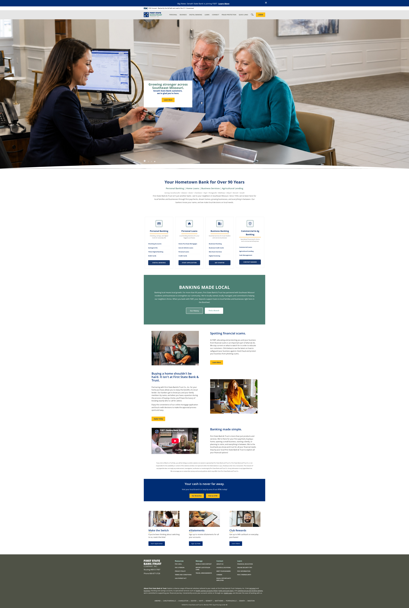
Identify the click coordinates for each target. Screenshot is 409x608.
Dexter (193, 601)
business (147, 591)
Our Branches (197, 496)
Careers (219, 575)
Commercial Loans (245, 247)
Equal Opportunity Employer (223, 579)
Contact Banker (250, 262)
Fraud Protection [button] (229, 15)
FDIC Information (243, 571)
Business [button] (183, 15)
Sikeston (251, 601)
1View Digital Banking (155, 252)
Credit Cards (183, 256)
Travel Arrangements (204, 573)
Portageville (231, 601)
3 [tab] (155, 162)
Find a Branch (214, 310)
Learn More (223, 3)
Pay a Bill (178, 564)
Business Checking (215, 244)
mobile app (228, 593)
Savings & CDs (153, 248)
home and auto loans (226, 591)
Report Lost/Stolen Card (203, 568)
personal (252, 588)
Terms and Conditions (183, 575)
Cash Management (245, 255)
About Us (219, 564)
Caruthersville (169, 601)
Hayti (201, 601)
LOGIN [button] (260, 15)
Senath (242, 601)
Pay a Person (179, 567)
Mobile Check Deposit (204, 564)
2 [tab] (151, 162)
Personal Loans (184, 252)
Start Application (189, 263)
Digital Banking (159, 263)
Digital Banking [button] (195, 15)
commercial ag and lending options (250, 591)
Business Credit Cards (216, 248)
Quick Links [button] (243, 15)
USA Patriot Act (180, 578)
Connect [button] (215, 15)
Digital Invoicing (214, 256)
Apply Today (158, 419)
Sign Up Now (195, 544)
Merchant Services (215, 252)
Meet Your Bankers (223, 571)
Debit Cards (152, 256)
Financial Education (245, 564)
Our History (194, 311)
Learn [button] (207, 15)
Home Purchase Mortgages (188, 244)
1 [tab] (148, 162)
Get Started (220, 263)
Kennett (209, 601)
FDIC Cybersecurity (246, 575)
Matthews (219, 601)
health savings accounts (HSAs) (207, 591)
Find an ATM (212, 496)
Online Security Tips (244, 567)
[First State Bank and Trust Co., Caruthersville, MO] (153, 14)
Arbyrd (158, 601)
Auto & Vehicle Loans (186, 248)
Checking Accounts (154, 244)
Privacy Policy (180, 571)
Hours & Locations (223, 567)
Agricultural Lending (246, 251)
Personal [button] (173, 15)
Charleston (183, 601)
